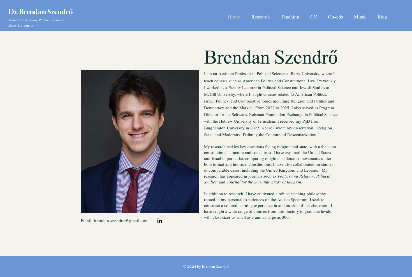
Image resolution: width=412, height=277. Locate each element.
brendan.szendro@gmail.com (121, 220)
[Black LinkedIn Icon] (159, 220)
